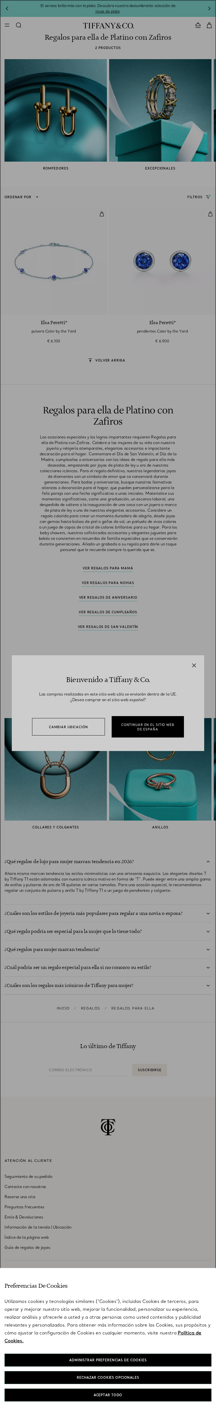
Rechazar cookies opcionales (108, 1378)
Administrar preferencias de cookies (108, 1360)
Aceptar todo (108, 1395)
